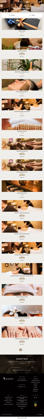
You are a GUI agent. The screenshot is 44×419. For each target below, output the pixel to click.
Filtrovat (13, 15)
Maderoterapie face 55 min (22, 91)
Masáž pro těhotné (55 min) (22, 296)
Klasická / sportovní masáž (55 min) (22, 212)
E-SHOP (25, 6)
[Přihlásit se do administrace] (42, 417)
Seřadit (33, 15)
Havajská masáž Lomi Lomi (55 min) (22, 254)
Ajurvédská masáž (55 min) (22, 151)
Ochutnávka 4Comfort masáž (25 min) (22, 111)
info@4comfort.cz (22, 380)
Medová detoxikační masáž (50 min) (22, 317)
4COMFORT (21, 6)
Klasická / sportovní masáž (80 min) (22, 233)
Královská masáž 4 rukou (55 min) (22, 338)
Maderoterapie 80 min (22, 131)
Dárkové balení (22, 31)
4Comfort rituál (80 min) (22, 193)
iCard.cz (41, 414)
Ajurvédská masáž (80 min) (22, 172)
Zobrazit (22, 35)
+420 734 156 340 (22, 378)
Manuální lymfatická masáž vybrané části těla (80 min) (22, 275)
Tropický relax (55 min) (22, 50)
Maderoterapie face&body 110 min (22, 71)
